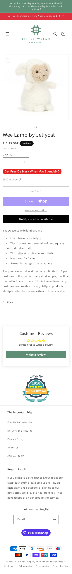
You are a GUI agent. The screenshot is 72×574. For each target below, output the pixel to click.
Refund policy (25, 566)
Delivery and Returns (19, 430)
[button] (7, 34)
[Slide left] (28, 127)
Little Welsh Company (24, 561)
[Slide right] (44, 127)
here (49, 263)
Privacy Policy (15, 439)
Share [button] (9, 302)
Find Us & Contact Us (19, 422)
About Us (12, 447)
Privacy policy (42, 566)
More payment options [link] (36, 210)
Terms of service (60, 566)
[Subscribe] (54, 519)
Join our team (15, 455)
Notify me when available (36, 219)
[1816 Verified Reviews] (36, 403)
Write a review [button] (36, 355)
